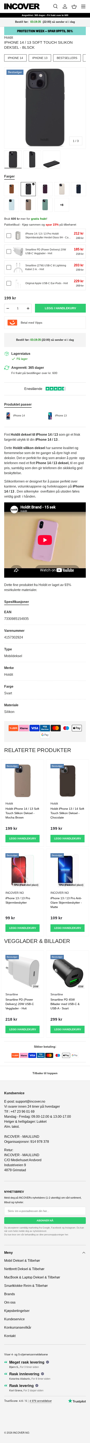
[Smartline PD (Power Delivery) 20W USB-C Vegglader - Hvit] (18, 251)
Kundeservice (14, 1319)
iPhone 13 (40, 58)
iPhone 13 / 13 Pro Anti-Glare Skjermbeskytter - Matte (66, 902)
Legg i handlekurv (60, 308)
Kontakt (9, 1336)
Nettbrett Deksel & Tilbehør (24, 1269)
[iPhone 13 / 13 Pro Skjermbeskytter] (22, 870)
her (66, 1234)
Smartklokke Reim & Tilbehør (26, 1285)
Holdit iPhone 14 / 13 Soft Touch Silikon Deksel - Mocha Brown (22, 813)
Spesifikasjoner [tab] (16, 602)
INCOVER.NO (21, 1432)
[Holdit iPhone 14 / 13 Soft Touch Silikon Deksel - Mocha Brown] (28, 205)
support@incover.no (30, 1101)
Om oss (9, 1302)
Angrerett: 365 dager (27, 367)
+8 (61, 205)
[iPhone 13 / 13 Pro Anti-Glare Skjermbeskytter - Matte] (67, 870)
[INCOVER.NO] (22, 6)
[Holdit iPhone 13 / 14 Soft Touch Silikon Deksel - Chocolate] (67, 781)
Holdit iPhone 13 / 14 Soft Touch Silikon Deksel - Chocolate (67, 813)
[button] (74, 6)
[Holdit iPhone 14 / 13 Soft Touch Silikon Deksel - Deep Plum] (45, 189)
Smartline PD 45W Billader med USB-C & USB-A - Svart (65, 1004)
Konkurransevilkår (17, 1327)
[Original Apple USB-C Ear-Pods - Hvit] (18, 283)
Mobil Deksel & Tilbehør (22, 1260)
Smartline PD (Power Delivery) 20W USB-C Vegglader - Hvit (19, 1004)
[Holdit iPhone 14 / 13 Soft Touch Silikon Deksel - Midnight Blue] (78, 189)
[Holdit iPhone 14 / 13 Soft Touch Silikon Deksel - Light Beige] (61, 189)
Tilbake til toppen (45, 1073)
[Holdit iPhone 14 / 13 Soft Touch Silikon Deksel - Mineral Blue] (11, 205)
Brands (9, 1294)
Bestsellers (67, 58)
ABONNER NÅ (45, 1220)
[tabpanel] (45, 662)
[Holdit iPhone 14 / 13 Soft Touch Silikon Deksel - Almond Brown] (11, 189)
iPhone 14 (15, 58)
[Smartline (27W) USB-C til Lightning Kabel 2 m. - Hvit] (18, 267)
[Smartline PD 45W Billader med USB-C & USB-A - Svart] (67, 972)
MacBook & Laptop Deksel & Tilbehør (32, 1277)
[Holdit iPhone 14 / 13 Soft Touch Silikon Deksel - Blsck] (28, 189)
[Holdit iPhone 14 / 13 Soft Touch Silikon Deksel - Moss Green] (45, 205)
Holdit (8, 37)
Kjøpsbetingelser (17, 1311)
